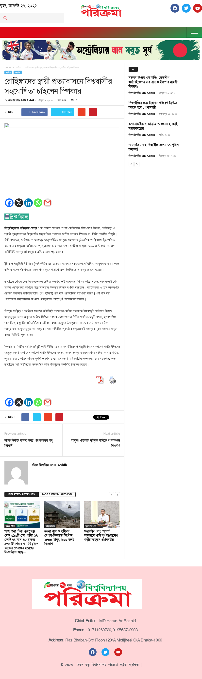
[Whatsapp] (38, 202)
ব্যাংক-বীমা (10, 526)
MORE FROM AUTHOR (57, 494)
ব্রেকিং (17, 72)
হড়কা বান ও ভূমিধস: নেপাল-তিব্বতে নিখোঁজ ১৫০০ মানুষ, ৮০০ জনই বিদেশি (59, 537)
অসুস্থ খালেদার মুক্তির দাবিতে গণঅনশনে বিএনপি (95, 443)
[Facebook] (9, 202)
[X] (19, 202)
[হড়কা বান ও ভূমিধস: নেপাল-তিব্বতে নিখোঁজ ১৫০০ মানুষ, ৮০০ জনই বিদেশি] (62, 514)
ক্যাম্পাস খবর (90, 526)
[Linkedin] (28, 202)
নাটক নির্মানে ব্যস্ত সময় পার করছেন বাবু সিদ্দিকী (28, 443)
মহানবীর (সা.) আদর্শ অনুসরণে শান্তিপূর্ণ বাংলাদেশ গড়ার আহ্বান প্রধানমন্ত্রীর (101, 535)
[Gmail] (47, 202)
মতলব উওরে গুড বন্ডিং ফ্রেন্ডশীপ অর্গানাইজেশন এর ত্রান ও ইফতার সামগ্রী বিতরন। (153, 82)
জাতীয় (8, 72)
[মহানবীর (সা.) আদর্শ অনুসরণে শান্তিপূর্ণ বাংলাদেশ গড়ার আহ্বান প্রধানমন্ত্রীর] (102, 514)
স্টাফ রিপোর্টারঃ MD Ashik (21, 100)
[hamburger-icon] (194, 32)
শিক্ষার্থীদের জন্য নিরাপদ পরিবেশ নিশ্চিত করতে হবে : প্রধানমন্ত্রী (153, 105)
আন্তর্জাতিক (50, 526)
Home (7, 67)
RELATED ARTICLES (21, 494)
